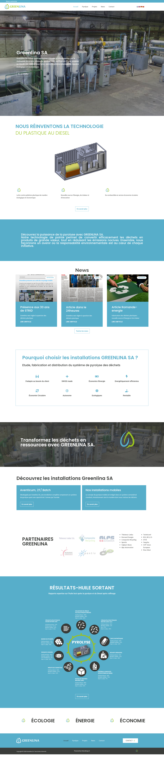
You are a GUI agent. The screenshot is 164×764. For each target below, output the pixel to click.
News (103, 6)
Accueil (75, 6)
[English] (139, 6)
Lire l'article (25, 322)
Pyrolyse (85, 6)
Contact (111, 6)
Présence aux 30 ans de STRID (34, 309)
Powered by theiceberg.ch (82, 751)
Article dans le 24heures (76, 309)
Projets (94, 6)
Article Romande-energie (124, 309)
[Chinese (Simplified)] (143, 6)
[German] (141, 6)
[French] (137, 6)
